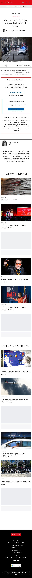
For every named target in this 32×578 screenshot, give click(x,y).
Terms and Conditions (16, 545)
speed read (16, 16)
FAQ (16, 555)
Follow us (20, 65)
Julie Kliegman (11, 30)
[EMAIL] (10, 144)
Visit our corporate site (21, 572)
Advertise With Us (16, 552)
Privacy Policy (16, 547)
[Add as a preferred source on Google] (16, 565)
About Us (16, 540)
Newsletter (28, 65)
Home (12, 13)
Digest (18, 13)
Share (5, 65)
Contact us (16, 130)
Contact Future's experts (16, 542)
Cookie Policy (16, 550)
